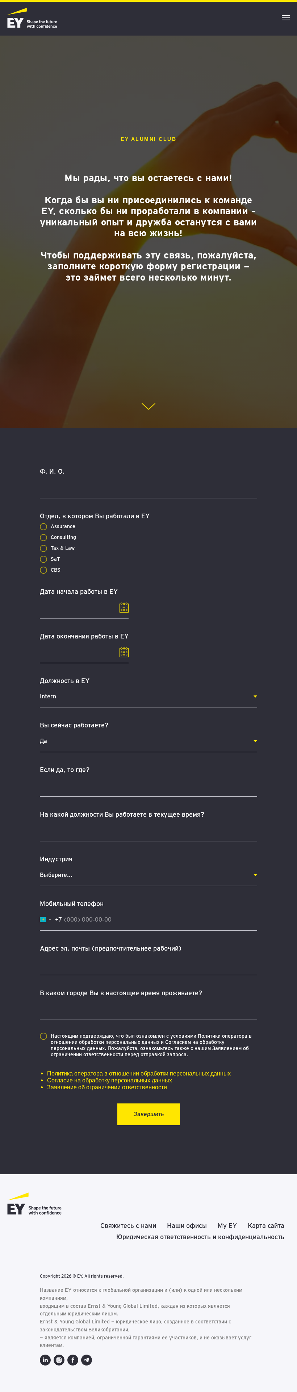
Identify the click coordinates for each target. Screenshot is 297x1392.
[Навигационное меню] (286, 17)
